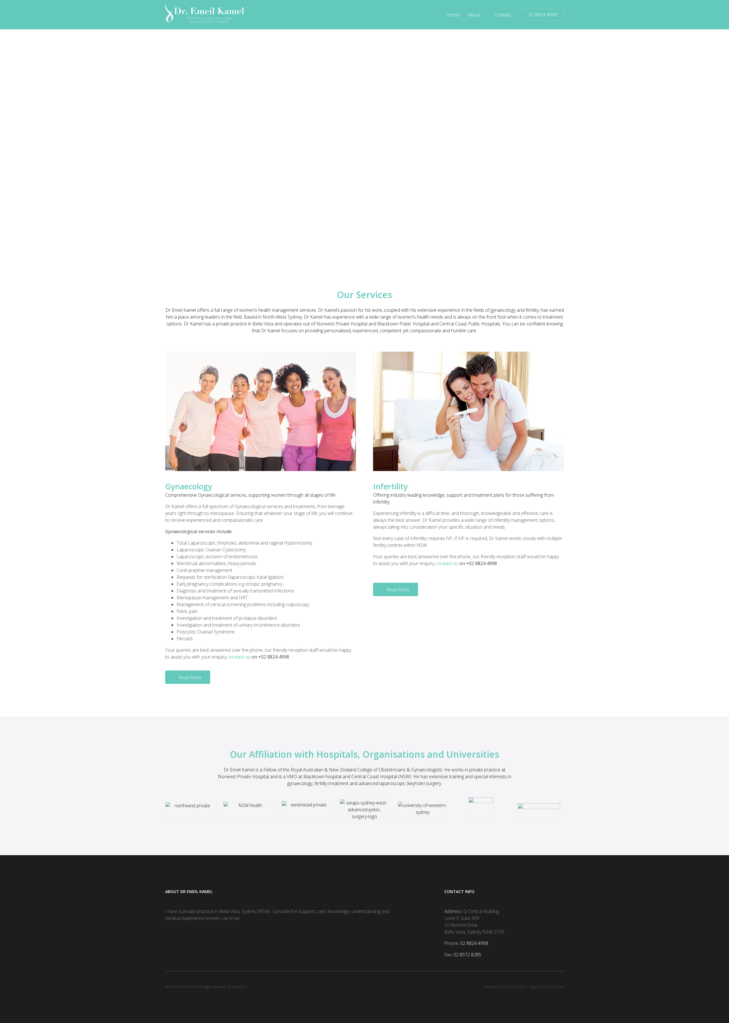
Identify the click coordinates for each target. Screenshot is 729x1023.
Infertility (390, 486)
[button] (187, 677)
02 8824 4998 (474, 943)
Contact (503, 15)
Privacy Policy (237, 987)
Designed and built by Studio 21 (505, 987)
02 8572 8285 (467, 954)
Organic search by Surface (547, 987)
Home (453, 15)
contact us (239, 657)
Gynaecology (188, 486)
